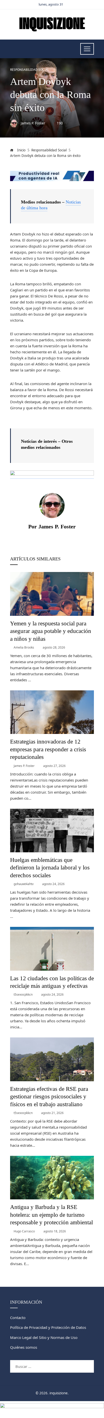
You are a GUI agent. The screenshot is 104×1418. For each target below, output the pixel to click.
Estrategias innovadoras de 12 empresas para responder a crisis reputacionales (48, 749)
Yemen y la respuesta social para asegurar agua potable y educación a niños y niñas (50, 631)
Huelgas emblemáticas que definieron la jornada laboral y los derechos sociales (50, 868)
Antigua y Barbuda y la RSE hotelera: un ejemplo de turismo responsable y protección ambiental (51, 1215)
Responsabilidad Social (29, 69)
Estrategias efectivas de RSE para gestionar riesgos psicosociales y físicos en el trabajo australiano (49, 1096)
